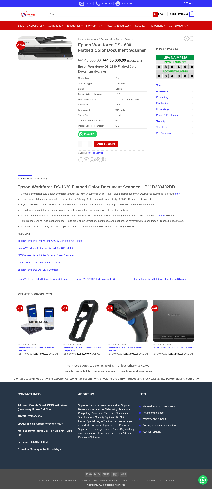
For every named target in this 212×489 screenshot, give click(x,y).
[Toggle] (192, 91)
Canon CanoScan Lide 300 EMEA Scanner (173, 347)
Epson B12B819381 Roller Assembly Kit (95, 279)
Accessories (35, 25)
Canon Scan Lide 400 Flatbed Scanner (39, 262)
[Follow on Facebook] (184, 3)
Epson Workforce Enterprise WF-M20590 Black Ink (45, 248)
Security (140, 25)
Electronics (74, 25)
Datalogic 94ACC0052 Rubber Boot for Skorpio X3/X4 (82, 349)
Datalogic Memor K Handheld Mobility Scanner (36, 349)
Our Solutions (177, 25)
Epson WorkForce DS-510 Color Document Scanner (43, 279)
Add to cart (106, 144)
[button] (161, 14)
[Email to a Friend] (92, 159)
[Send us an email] (193, 3)
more (178, 193)
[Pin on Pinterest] (97, 159)
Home (81, 39)
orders (103, 433)
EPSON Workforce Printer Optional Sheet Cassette (46, 255)
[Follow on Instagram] (187, 3)
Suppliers (126, 405)
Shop (21, 25)
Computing (54, 25)
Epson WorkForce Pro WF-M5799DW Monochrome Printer (50, 241)
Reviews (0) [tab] (40, 178)
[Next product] (186, 38)
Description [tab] (25, 178)
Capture (161, 215)
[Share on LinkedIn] (103, 159)
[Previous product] (191, 38)
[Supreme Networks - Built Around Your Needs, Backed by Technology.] (30, 14)
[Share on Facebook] (80, 159)
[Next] (194, 331)
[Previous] (17, 331)
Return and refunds (153, 412)
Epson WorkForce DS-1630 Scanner (38, 269)
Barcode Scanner (124, 39)
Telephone (157, 25)
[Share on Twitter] (86, 159)
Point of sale (107, 39)
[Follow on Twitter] (190, 3)
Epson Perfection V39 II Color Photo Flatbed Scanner (160, 279)
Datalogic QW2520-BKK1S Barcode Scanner (125, 349)
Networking (93, 25)
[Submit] (155, 14)
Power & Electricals (118, 25)
